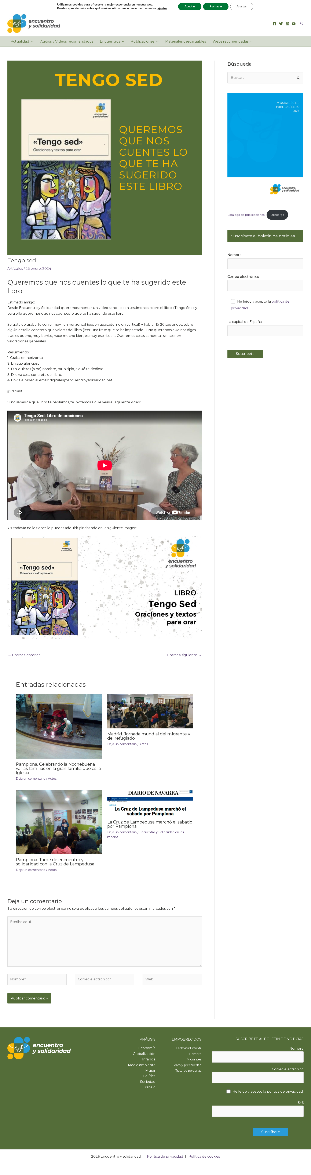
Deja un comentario (30, 779)
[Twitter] (281, 24)
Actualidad (20, 41)
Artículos (15, 269)
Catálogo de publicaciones (245, 214)
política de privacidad (285, 1091)
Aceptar (189, 6)
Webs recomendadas (230, 41)
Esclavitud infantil (188, 1048)
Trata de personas (188, 1071)
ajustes (162, 8)
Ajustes (242, 6)
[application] (31, 41)
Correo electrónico (243, 277)
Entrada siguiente (184, 655)
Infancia (149, 1059)
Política (149, 1076)
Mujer (150, 1070)
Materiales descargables (185, 41)
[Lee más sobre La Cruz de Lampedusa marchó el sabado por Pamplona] (150, 803)
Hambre (195, 1054)
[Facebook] (275, 24)
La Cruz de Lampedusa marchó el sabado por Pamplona (149, 824)
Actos (52, 779)
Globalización (144, 1054)
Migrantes (194, 1059)
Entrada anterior (24, 655)
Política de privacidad (165, 1156)
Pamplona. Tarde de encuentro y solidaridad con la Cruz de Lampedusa (55, 861)
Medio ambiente (142, 1065)
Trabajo (149, 1087)
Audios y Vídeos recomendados (66, 41)
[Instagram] (287, 24)
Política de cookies (204, 1156)
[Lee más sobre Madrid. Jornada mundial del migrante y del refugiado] (150, 711)
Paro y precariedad (187, 1065)
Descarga (277, 214)
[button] (302, 23)
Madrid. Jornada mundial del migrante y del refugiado (148, 736)
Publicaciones (142, 41)
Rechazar (215, 6)
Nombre (234, 255)
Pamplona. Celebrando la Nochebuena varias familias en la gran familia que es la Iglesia (58, 768)
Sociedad (148, 1082)
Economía (147, 1048)
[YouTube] (294, 24)
